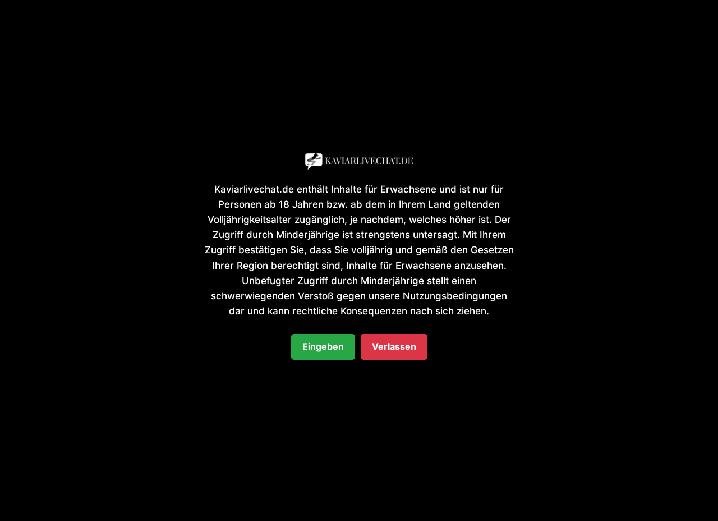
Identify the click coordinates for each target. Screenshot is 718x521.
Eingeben (323, 346)
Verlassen (394, 346)
